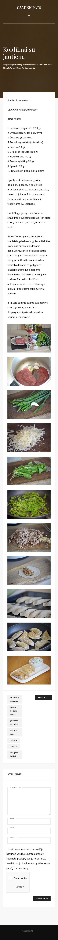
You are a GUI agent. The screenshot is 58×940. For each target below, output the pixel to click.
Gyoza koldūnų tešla (13, 711)
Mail (12, 827)
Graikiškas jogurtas (14, 699)
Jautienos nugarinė (14, 722)
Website (13, 837)
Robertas (43, 64)
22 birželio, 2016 (10, 68)
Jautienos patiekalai (21, 64)
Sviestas (13, 746)
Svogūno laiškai (14, 754)
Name (12, 818)
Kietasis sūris (13, 732)
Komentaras (15, 787)
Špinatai (13, 740)
